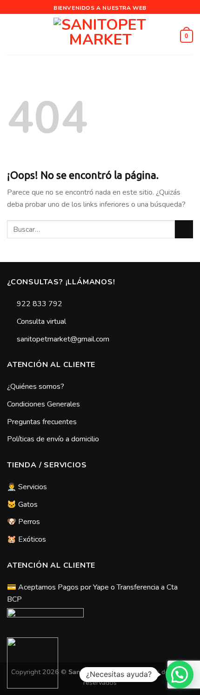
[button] (179, 674)
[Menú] (12, 36)
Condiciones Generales (43, 404)
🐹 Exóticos (26, 539)
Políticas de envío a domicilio (53, 439)
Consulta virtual (41, 321)
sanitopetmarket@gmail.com (63, 339)
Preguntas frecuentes (42, 422)
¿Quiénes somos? (35, 386)
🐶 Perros (23, 522)
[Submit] (184, 229)
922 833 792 (39, 304)
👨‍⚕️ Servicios (27, 487)
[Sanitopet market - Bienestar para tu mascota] (100, 36)
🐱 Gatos (22, 504)
